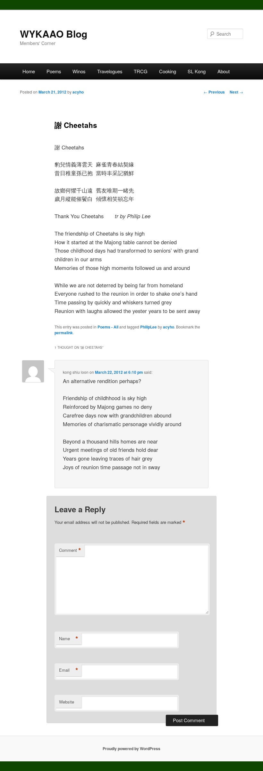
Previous (214, 92)
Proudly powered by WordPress (131, 748)
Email (68, 670)
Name (68, 638)
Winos (78, 71)
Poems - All (108, 327)
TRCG (141, 71)
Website (66, 702)
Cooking (167, 71)
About (223, 71)
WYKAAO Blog (53, 33)
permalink (64, 333)
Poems (54, 71)
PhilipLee (148, 327)
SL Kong (197, 71)
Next (236, 92)
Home (28, 71)
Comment (70, 550)
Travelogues (109, 71)
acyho (78, 92)
